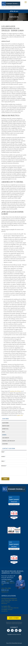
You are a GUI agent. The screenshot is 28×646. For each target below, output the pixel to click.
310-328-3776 (4, 611)
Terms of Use (8, 643)
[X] (12, 630)
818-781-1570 (14, 11)
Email (3, 461)
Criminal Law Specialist (8, 440)
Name (3, 451)
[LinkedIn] (16, 630)
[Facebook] (8, 630)
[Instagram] (20, 630)
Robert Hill (5, 428)
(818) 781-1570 (5, 590)
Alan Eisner (5, 422)
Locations (5, 443)
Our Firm (5, 419)
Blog (3, 431)
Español (4, 434)
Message (4, 465)
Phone (3, 456)
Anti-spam (20, 643)
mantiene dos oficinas (15, 391)
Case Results (5, 437)
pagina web (20, 415)
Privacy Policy (14, 643)
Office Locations (8, 596)
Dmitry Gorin (5, 425)
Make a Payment (14, 618)
